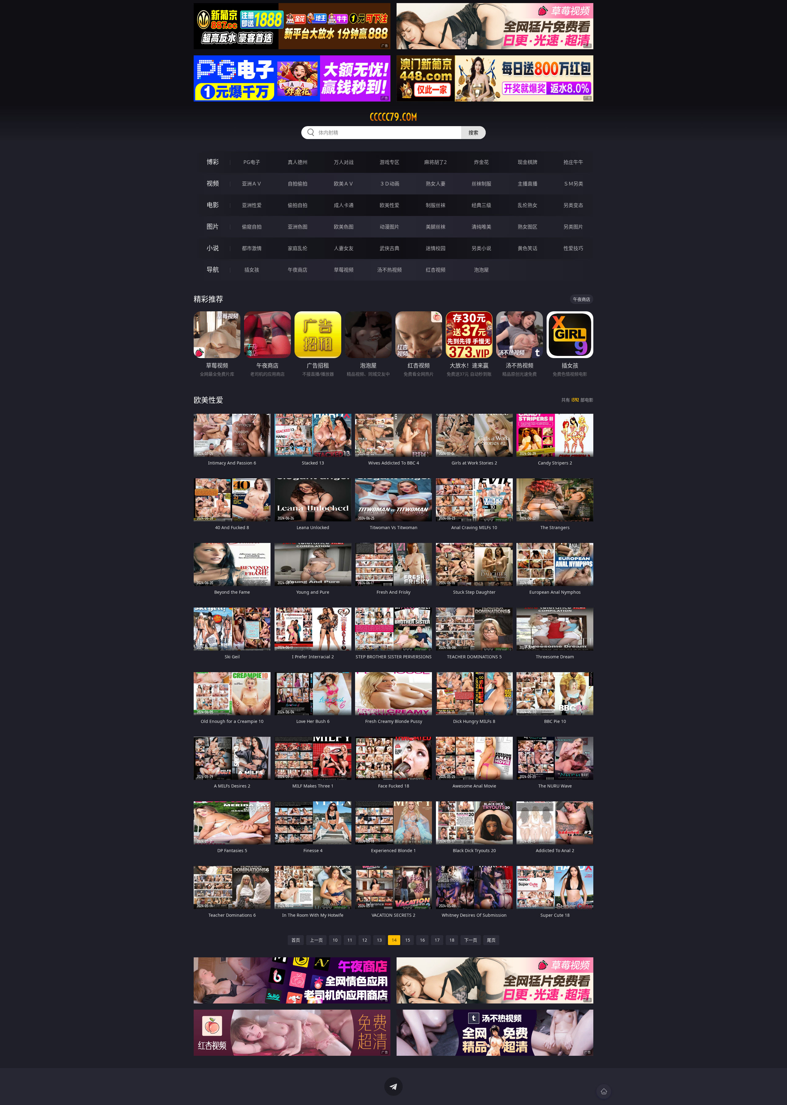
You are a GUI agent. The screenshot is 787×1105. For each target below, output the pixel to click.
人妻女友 (344, 248)
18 (451, 940)
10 (335, 940)
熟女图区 (527, 226)
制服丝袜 (435, 205)
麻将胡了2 (435, 162)
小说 (213, 248)
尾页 (491, 940)
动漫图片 (389, 226)
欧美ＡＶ (344, 183)
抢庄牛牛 (573, 162)
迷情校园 (435, 248)
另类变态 (573, 205)
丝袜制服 (481, 183)
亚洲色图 (297, 226)
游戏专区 (389, 162)
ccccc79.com (393, 117)
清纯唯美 (481, 226)
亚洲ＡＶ (252, 183)
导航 (213, 269)
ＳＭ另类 (573, 183)
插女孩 (251, 269)
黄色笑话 (527, 248)
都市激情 (252, 248)
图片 (213, 226)
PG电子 (251, 162)
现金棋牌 (527, 162)
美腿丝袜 (435, 226)
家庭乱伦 (297, 248)
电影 (213, 205)
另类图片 (573, 226)
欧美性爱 (389, 205)
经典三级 (481, 205)
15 (407, 940)
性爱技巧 (573, 248)
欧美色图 (344, 226)
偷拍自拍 (297, 205)
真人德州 (297, 162)
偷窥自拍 (252, 226)
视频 (213, 183)
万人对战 (344, 162)
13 (379, 940)
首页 (295, 940)
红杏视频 (435, 269)
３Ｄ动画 (389, 183)
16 (422, 940)
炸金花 (481, 162)
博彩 (213, 162)
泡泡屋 (481, 269)
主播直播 (527, 183)
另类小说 (481, 248)
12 (364, 940)
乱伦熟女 (527, 205)
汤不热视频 (389, 269)
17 (437, 940)
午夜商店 (297, 269)
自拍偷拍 (297, 183)
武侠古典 (389, 248)
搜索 (473, 132)
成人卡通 (344, 205)
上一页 (316, 940)
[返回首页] (603, 1091)
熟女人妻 (435, 183)
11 (349, 940)
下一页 (470, 940)
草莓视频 (344, 269)
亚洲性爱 (252, 205)
